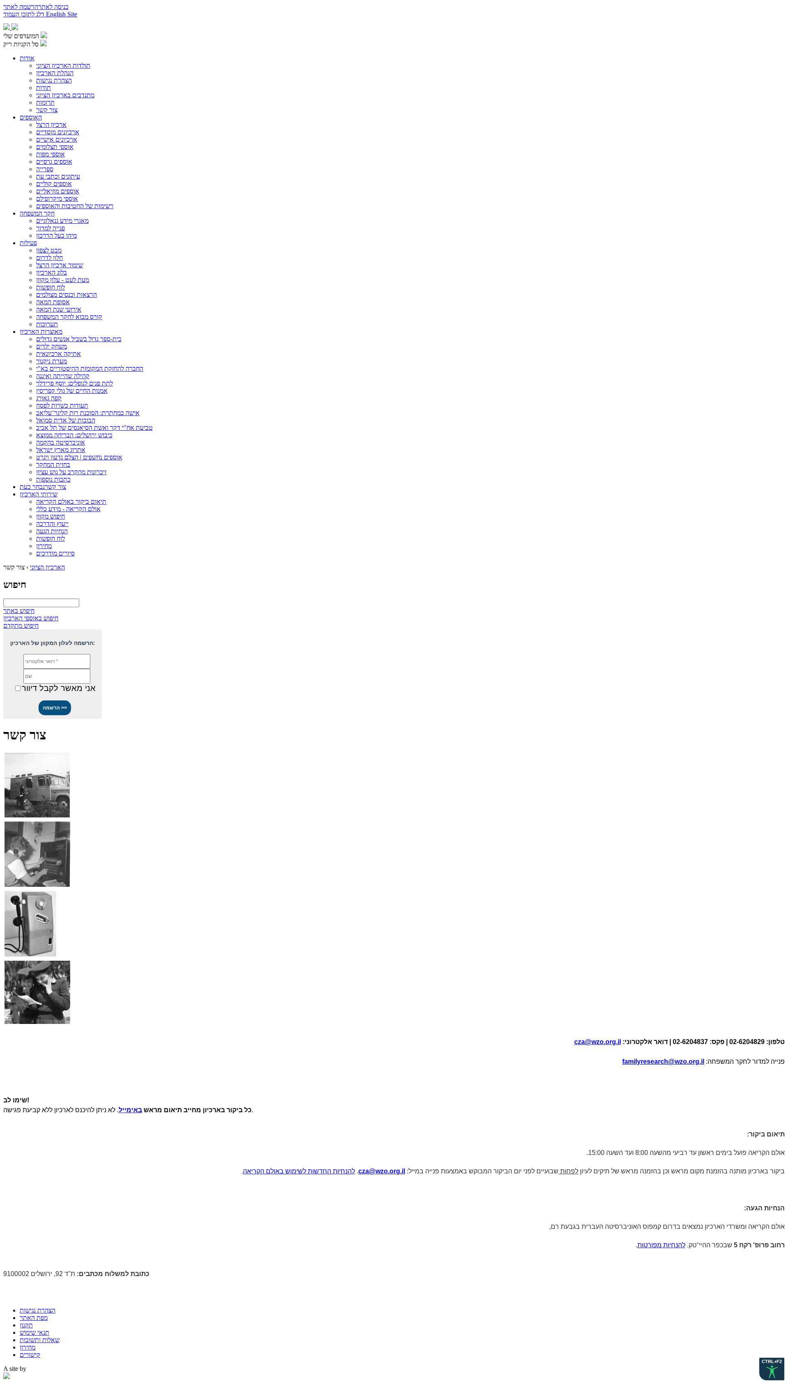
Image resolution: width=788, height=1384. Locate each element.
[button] (55, 707)
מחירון (27, 1347)
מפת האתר (34, 1317)
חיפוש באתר (18, 610)
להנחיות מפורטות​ (661, 1245)
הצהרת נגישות (37, 1310)
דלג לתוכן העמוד (24, 14)
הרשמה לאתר (20, 6)
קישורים (30, 1354)
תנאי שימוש (34, 1332)
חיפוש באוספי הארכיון (30, 618)
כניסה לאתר (53, 6)
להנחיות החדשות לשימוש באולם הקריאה (299, 1171)
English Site (61, 14)
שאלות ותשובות (40, 1339)
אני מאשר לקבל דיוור (59, 688)
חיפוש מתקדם (21, 625)
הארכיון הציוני (47, 567)
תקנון (26, 1325)
